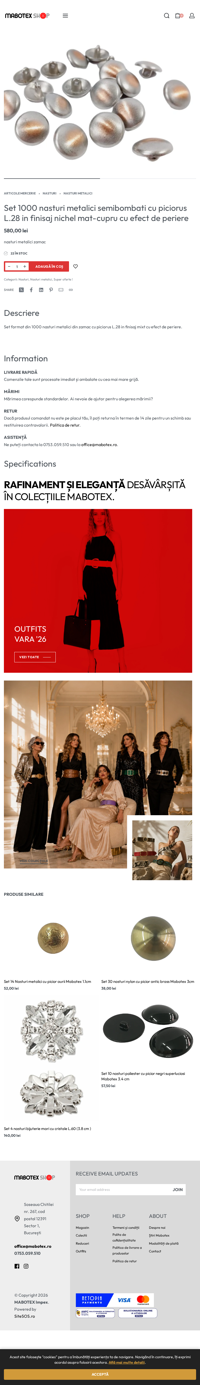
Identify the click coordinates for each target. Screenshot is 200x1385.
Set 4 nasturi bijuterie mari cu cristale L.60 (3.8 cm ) (47, 1128)
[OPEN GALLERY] (100, 104)
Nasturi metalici (78, 193)
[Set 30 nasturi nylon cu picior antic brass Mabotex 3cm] (148, 938)
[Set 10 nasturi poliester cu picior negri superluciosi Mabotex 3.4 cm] (148, 1030)
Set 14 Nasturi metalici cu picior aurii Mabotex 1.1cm (47, 981)
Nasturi (50, 193)
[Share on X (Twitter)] (21, 290)
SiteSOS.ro (24, 1316)
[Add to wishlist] (75, 266)
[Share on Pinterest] (51, 290)
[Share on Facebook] (31, 290)
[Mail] (61, 290)
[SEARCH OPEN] (167, 15)
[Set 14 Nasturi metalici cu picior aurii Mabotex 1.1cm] (51, 938)
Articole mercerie (20, 193)
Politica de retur (64, 425)
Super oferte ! (63, 279)
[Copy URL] (70, 290)
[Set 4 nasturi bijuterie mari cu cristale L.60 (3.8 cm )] (51, 1058)
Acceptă (100, 1374)
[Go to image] (52, 178)
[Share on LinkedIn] (41, 290)
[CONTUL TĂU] (192, 15)
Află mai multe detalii (127, 1362)
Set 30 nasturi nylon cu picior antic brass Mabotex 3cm (147, 981)
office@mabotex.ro (99, 444)
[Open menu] (65, 16)
